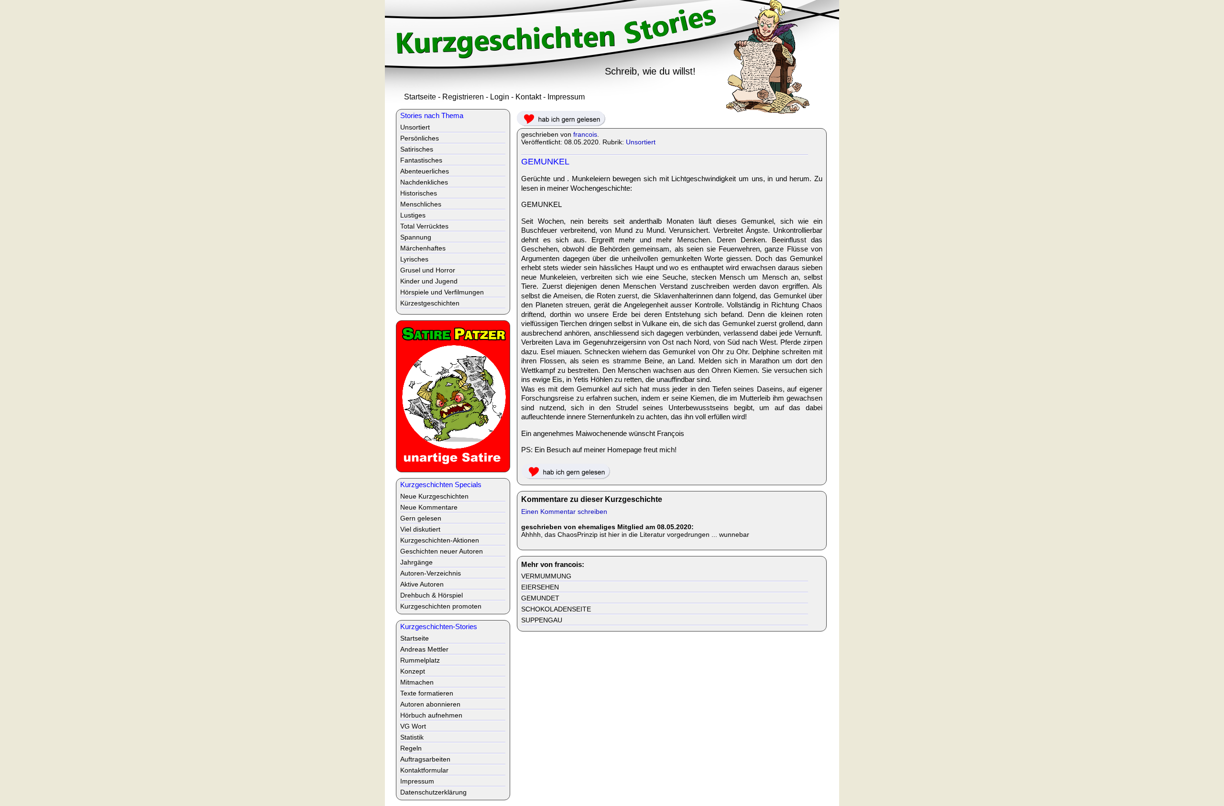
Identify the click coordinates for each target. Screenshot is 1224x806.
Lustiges (413, 215)
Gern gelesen (420, 518)
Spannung (415, 237)
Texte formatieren (426, 693)
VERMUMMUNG (546, 576)
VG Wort (413, 726)
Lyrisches (414, 259)
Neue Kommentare (429, 507)
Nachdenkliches (424, 182)
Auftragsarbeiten (425, 759)
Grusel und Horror (427, 270)
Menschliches (420, 204)
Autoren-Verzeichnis (430, 573)
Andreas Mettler (424, 649)
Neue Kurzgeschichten (434, 496)
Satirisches (416, 149)
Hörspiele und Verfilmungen (442, 292)
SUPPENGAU (541, 620)
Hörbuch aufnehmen (431, 715)
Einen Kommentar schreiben (564, 511)
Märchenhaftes (423, 248)
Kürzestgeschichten (429, 303)
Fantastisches (421, 160)
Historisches (418, 193)
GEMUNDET (540, 598)
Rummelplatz (420, 660)
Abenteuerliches (424, 171)
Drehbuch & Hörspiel (431, 595)
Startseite (420, 97)
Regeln (411, 748)
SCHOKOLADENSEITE (556, 609)
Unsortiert (641, 142)
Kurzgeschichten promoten (440, 606)
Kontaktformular (424, 770)
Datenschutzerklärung (433, 792)
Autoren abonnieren (430, 704)
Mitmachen (417, 682)
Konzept (412, 671)
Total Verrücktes (424, 226)
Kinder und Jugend (429, 281)
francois (585, 134)
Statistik (412, 737)
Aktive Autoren (422, 584)
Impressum (566, 97)
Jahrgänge (416, 562)
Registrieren (463, 97)
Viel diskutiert (420, 529)
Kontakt (528, 97)
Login (499, 97)
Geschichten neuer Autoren (441, 551)
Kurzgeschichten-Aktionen (439, 540)
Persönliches (419, 138)
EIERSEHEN (540, 587)
